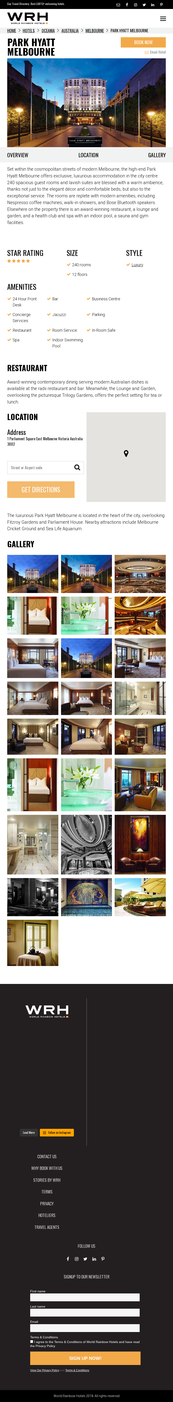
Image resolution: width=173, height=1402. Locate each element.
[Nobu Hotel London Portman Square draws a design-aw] (64, 1075)
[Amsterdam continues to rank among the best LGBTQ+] (29, 1055)
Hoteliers (46, 1215)
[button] (126, 453)
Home (11, 30)
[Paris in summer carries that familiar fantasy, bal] (29, 1095)
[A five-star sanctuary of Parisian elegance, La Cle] (64, 1055)
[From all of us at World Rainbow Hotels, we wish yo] (64, 1095)
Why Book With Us (46, 1168)
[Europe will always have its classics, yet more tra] (29, 1116)
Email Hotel (157, 52)
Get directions (41, 489)
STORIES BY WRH (46, 1180)
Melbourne (95, 30)
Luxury (137, 264)
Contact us (47, 1156)
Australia (70, 30)
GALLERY (157, 155)
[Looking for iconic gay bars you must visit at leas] (29, 1075)
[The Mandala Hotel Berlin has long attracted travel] (64, 1034)
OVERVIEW (17, 155)
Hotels (29, 30)
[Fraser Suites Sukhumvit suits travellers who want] (29, 1034)
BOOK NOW (143, 42)
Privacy (47, 1203)
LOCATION (88, 155)
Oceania (48, 30)
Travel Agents (46, 1227)
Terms (46, 1191)
